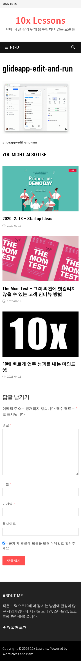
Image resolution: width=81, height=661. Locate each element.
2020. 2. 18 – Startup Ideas (27, 218)
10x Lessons (40, 20)
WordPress (10, 654)
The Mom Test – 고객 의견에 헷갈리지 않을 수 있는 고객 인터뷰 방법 (39, 291)
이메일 (8, 504)
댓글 (7, 425)
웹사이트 (9, 524)
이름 (7, 484)
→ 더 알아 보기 (14, 627)
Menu (14, 47)
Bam (29, 654)
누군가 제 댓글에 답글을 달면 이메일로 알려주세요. (38, 545)
